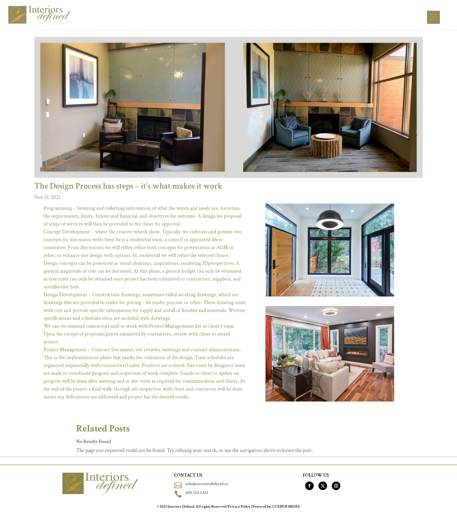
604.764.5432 (196, 492)
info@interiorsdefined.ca (206, 484)
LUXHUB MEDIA (286, 506)
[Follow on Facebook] (309, 486)
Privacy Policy (239, 506)
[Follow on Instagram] (336, 486)
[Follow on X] (322, 486)
